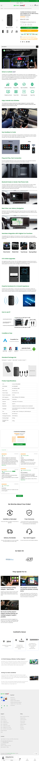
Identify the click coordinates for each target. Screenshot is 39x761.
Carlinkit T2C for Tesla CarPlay (16, 703)
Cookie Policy (22, 722)
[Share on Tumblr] (24, 42)
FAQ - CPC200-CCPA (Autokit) (6, 728)
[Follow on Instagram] (7, 706)
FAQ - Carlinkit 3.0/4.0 (5, 722)
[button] (22, 16)
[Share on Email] (28, 42)
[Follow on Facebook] (1, 706)
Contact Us (3, 716)
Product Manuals (4, 730)
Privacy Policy (22, 721)
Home (2, 8)
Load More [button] (19, 495)
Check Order (3, 718)
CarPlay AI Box (13, 699)
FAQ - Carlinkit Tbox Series (5, 725)
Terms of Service (23, 719)
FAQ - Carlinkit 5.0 (4, 721)
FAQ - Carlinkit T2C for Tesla (6, 727)
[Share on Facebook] (20, 42)
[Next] (17, 20)
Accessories (13, 705)
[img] (4, 454)
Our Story (22, 727)
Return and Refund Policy (24, 716)
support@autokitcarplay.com (7, 740)
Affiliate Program (23, 724)
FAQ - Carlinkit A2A (4, 724)
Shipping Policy (22, 718)
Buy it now (29, 30)
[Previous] (3, 20)
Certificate (22, 728)
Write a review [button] (19, 444)
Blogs (2, 732)
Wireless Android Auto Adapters (16, 702)
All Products (13, 697)
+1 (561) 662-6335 (5, 742)
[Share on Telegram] (26, 42)
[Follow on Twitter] (4, 706)
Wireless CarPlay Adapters (15, 700)
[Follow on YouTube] (1, 708)
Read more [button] (4, 465)
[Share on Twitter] (22, 42)
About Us (21, 725)
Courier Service (3, 719)
